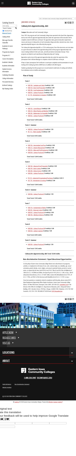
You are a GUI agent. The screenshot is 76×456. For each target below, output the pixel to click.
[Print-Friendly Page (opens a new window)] (70, 23)
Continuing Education (8, 75)
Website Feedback (7, 387)
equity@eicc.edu (64, 285)
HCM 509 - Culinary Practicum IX (36, 244)
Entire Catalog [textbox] (6, 26)
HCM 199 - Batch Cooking (34, 168)
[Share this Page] (68, 23)
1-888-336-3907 (30, 377)
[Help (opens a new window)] (73, 23)
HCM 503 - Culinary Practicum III (36, 129)
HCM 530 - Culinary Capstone (35, 231)
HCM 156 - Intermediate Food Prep (37, 145)
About (6, 361)
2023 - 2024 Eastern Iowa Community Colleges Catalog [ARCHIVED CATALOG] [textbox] (55, 18)
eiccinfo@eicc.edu (44, 377)
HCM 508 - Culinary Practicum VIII (36, 228)
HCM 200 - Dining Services (35, 171)
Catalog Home (6, 37)
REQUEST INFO (9, 337)
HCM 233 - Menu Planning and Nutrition (38, 111)
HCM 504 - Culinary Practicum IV (36, 153)
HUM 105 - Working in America (36, 215)
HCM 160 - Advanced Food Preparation (38, 166)
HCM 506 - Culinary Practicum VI (36, 194)
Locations (8, 352)
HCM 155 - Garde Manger (34, 109)
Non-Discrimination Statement (22, 384)
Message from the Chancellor (7, 41)
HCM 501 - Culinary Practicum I (36, 93)
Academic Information (8, 65)
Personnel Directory (8, 82)
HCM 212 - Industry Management (36, 148)
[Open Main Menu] (2, 3)
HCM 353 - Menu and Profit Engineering (38, 150)
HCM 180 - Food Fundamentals (36, 90)
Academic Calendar (7, 62)
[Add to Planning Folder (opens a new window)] (66, 23)
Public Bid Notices (7, 384)
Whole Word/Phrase (8, 31)
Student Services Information (7, 70)
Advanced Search (6, 33)
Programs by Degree (8, 52)
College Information (7, 78)
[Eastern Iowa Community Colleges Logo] (38, 371)
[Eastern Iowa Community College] (38, 3)
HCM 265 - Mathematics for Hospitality (38, 113)
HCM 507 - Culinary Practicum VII (36, 212)
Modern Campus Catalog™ (56, 402)
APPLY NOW (8, 332)
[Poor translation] (7, 419)
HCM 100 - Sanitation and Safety (36, 85)
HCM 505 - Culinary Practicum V (36, 173)
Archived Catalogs (7, 85)
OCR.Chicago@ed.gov (57, 291)
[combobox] (57, 18)
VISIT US (6, 343)
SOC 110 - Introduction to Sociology (37, 180)
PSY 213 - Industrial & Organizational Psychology (40, 178)
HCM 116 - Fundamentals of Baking (37, 208)
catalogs (17, 402)
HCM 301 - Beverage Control (35, 210)
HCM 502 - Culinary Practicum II (36, 116)
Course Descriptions (8, 59)
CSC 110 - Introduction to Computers (37, 95)
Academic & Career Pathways (7, 47)
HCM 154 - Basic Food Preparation (36, 88)
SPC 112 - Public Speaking (34, 132)
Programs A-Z (6, 55)
